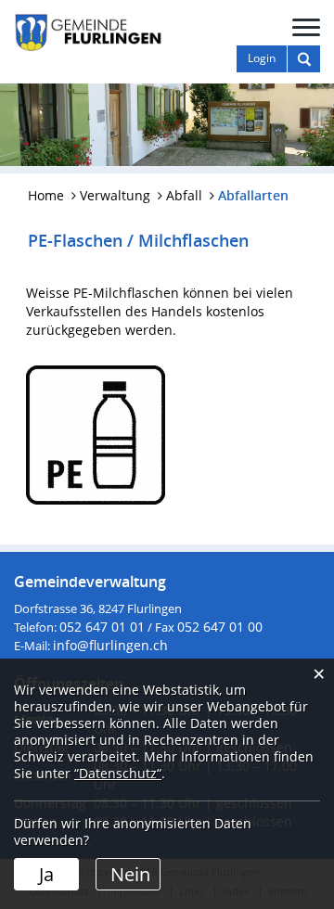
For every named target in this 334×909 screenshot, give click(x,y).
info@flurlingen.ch (110, 645)
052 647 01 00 (220, 626)
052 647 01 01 (102, 626)
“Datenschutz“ (117, 773)
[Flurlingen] (88, 31)
